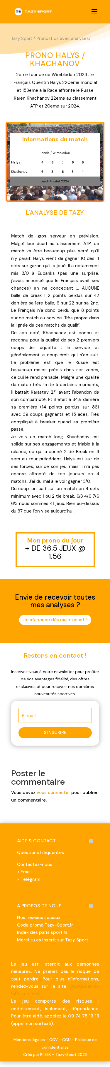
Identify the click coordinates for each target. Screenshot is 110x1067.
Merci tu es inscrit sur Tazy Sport (52, 940)
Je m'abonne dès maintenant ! (55, 620)
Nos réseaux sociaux (38, 917)
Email (26, 872)
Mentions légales (29, 1039)
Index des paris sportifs (42, 932)
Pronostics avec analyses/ (63, 38)
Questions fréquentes (40, 852)
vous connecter (53, 792)
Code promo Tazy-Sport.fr (45, 925)
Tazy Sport (21, 38)
